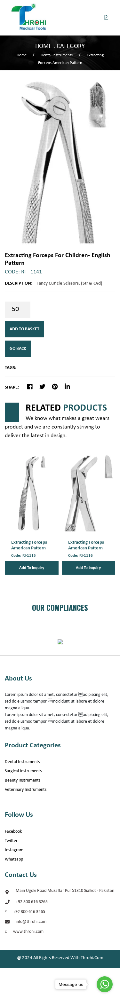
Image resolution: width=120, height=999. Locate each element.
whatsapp (14, 859)
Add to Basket (24, 329)
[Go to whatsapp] (105, 984)
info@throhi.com (31, 921)
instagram (14, 850)
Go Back (18, 348)
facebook (13, 831)
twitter (11, 840)
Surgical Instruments (23, 771)
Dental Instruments (22, 761)
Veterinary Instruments (25, 789)
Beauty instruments (22, 780)
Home (22, 55)
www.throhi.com (28, 931)
